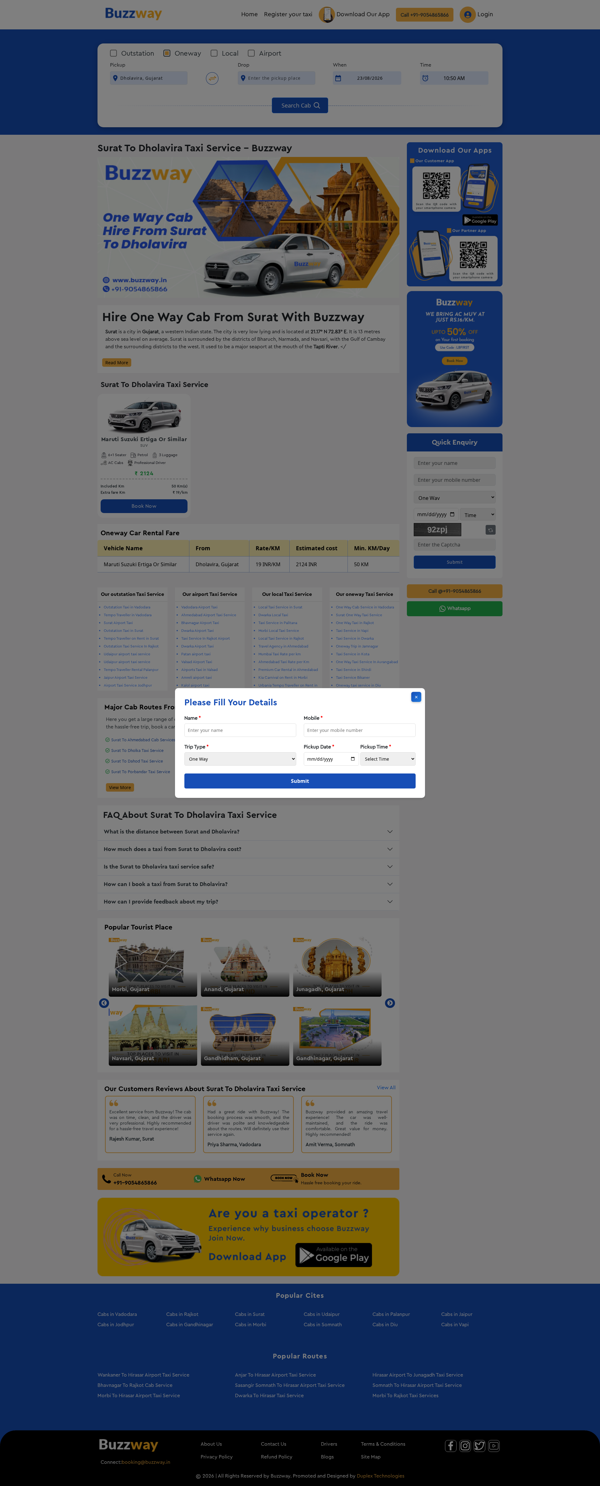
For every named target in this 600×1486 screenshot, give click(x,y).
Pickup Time (375, 746)
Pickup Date (319, 746)
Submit (300, 781)
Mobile (313, 718)
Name (192, 718)
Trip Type (196, 746)
